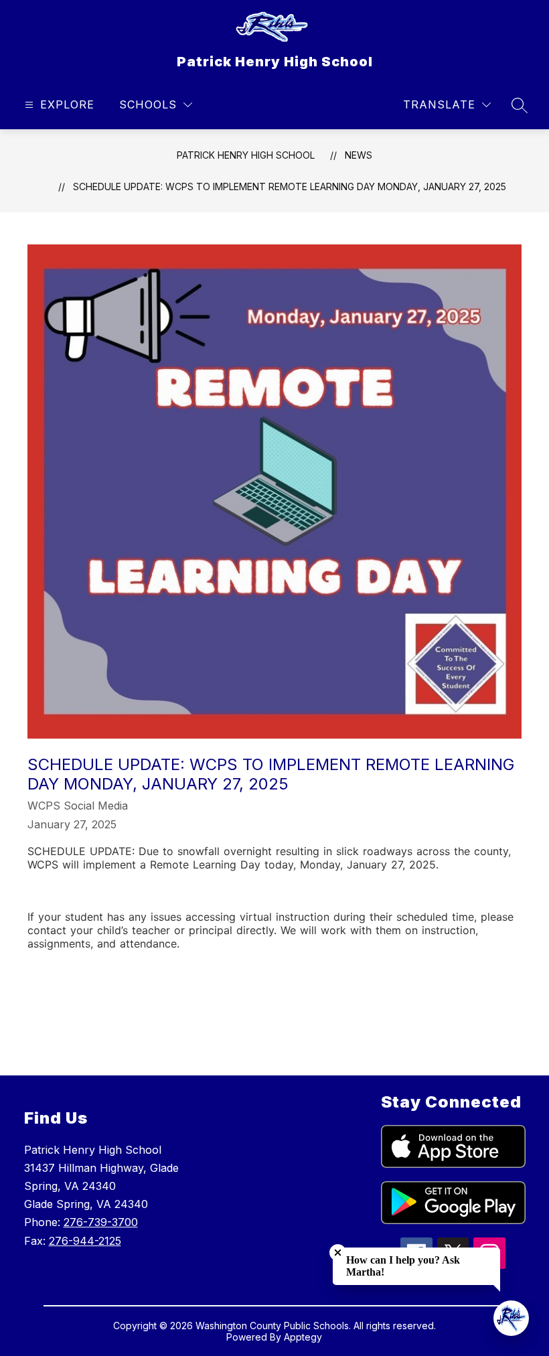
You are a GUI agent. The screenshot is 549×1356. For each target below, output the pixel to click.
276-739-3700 (101, 1222)
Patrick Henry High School (246, 155)
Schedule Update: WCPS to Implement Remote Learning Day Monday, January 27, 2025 (289, 186)
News (358, 155)
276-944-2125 (85, 1241)
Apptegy (303, 1337)
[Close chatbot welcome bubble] (337, 1252)
